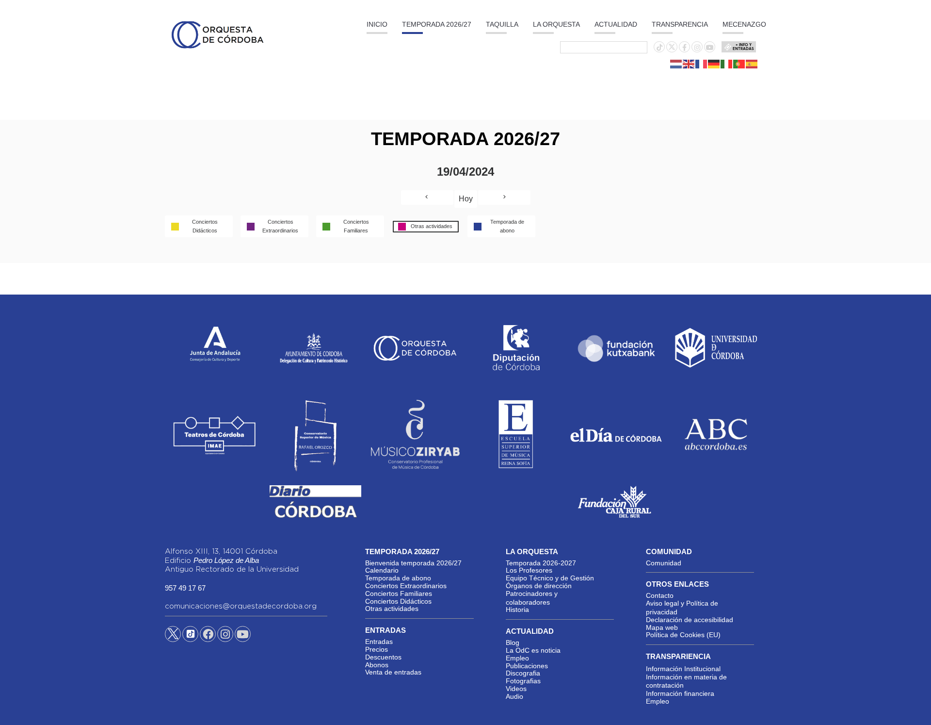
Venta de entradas (393, 672)
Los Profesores (529, 570)
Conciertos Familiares (398, 593)
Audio (514, 696)
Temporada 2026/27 (436, 24)
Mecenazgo (744, 24)
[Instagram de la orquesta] (697, 47)
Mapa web (662, 627)
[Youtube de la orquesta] (710, 47)
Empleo (517, 658)
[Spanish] (752, 63)
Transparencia (680, 24)
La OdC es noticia (533, 650)
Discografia (523, 673)
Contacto (660, 595)
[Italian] (727, 63)
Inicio (377, 24)
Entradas (379, 641)
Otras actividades (391, 608)
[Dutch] (676, 63)
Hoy (466, 199)
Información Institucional (683, 669)
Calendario (382, 570)
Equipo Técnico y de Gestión (550, 578)
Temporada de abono (398, 578)
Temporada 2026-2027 (541, 563)
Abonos (376, 665)
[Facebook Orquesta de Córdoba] (208, 636)
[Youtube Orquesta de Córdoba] (243, 636)
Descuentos (383, 657)
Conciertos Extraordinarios (406, 586)
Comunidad (663, 563)
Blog (512, 642)
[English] (689, 63)
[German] (714, 63)
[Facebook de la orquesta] (684, 47)
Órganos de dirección (539, 586)
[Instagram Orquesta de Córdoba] (225, 636)
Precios (376, 649)
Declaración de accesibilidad (689, 620)
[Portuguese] (739, 63)
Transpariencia (678, 656)
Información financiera (680, 693)
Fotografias (523, 681)
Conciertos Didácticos (398, 601)
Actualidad (615, 24)
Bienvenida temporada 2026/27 (413, 563)
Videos (516, 688)
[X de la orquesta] (672, 49)
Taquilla (502, 24)
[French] (701, 63)
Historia (517, 609)
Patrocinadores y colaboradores (532, 598)
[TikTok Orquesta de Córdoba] (190, 637)
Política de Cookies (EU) (683, 635)
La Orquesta (556, 24)
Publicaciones (527, 666)
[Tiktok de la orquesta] (659, 47)
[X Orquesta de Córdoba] (172, 637)
